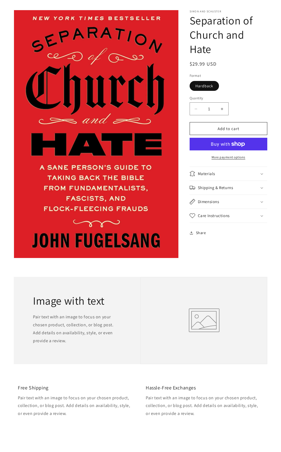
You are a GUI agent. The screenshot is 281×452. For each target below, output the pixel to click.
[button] (228, 174)
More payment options (228, 157)
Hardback (204, 85)
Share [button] (201, 232)
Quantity (196, 98)
